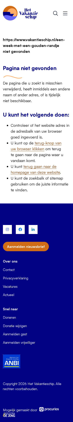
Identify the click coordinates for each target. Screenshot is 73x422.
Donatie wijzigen (15, 326)
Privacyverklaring (15, 278)
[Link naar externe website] (11, 362)
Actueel (8, 294)
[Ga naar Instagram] (7, 229)
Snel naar (10, 309)
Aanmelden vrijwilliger (19, 342)
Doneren (9, 317)
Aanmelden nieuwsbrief (26, 246)
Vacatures (10, 286)
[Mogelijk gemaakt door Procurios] (49, 410)
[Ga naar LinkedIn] (33, 229)
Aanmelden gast (15, 334)
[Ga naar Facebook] (20, 229)
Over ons (10, 261)
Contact (9, 269)
